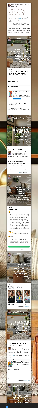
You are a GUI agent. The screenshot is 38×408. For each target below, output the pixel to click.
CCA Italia (28, 351)
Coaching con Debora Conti (17, 169)
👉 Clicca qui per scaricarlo (16, 98)
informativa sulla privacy (14, 405)
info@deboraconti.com (26, 171)
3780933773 (19, 172)
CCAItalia (20, 18)
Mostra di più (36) (19, 246)
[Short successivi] (29, 296)
